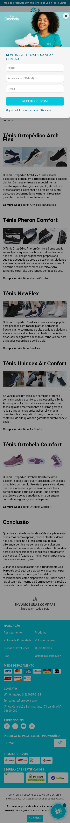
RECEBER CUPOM (35, 101)
